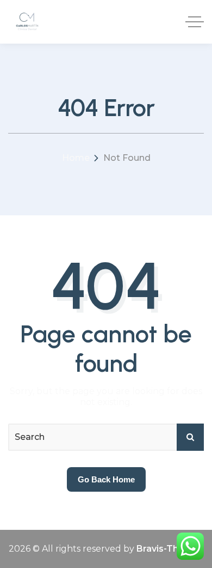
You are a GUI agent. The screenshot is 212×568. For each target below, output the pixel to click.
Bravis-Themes (170, 548)
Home (76, 158)
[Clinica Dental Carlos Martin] (26, 22)
